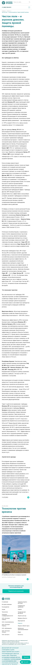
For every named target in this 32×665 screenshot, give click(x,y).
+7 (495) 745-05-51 (6, 7)
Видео (19, 632)
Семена (20, 609)
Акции (3, 609)
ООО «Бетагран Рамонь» (6, 625)
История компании (7, 604)
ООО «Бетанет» (6, 634)
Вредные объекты (22, 618)
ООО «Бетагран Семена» (6, 619)
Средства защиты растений (22, 602)
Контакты (20, 634)
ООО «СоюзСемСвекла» (8, 622)
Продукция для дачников (22, 612)
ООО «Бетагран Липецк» (6, 631)
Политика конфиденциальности (7, 615)
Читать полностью (8, 577)
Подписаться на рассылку (16, 591)
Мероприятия (21, 620)
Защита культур (22, 615)
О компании (5, 602)
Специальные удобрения (21, 606)
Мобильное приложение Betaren (23, 629)
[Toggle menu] (29, 7)
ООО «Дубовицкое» (7, 628)
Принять (26, 657)
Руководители (5, 607)
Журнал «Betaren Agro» (24, 625)
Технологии (5, 612)
